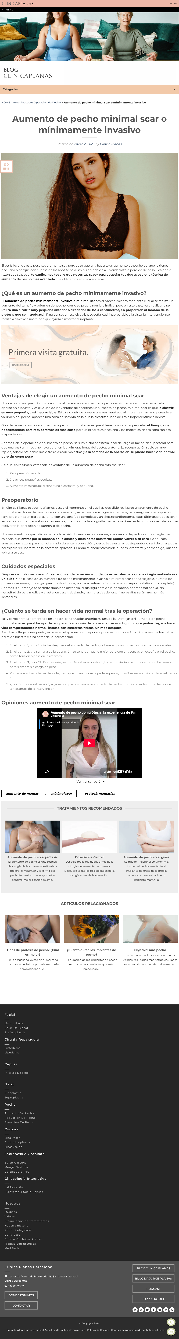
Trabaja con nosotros (20, 1243)
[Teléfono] (171, 1309)
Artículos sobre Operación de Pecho (37, 102)
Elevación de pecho (19, 1122)
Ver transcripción (89, 781)
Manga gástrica (16, 1167)
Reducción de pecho (20, 1117)
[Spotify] (159, 1309)
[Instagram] (141, 1309)
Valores (10, 1216)
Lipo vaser (12, 1137)
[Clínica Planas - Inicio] (17, 3)
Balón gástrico (16, 1162)
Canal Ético (165, 1330)
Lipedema (12, 1052)
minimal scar (61, 793)
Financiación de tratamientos (27, 1221)
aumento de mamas (22, 793)
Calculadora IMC (17, 1171)
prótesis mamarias (100, 793)
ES (171, 4)
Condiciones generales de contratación (134, 1330)
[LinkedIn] (135, 1309)
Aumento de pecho (19, 1113)
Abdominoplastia (17, 1142)
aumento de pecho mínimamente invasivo (39, 301)
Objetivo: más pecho (150, 950)
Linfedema (13, 1048)
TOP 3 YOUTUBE (153, 1299)
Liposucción (13, 1147)
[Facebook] (153, 1309)
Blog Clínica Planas (153, 1268)
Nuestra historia (17, 1225)
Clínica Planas (110, 144)
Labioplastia (14, 1187)
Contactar (21, 1305)
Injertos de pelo (17, 1072)
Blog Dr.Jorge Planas (153, 1278)
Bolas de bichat (16, 1028)
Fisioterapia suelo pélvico (24, 1191)
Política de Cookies (98, 1330)
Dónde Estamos (21, 1295)
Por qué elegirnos (18, 1230)
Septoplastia (14, 1097)
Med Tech (12, 1248)
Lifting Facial (14, 1023)
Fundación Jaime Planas (23, 1239)
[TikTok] (165, 1309)
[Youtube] (147, 1309)
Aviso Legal (51, 1330)
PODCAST (153, 1289)
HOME (5, 102)
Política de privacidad (72, 1330)
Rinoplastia (13, 1093)
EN (175, 4)
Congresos (12, 1234)
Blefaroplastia (15, 1032)
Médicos (11, 1212)
